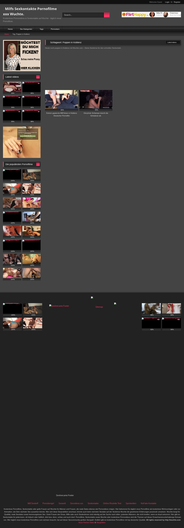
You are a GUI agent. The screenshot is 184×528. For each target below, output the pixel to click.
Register (177, 2)
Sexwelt (62, 503)
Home (10, 29)
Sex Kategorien (26, 29)
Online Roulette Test (112, 503)
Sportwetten (131, 503)
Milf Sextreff (33, 503)
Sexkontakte (93, 503)
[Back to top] (176, 520)
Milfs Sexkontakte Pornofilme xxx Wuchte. (30, 11)
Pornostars (55, 29)
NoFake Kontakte (148, 503)
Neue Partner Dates (86, 522)
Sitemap (99, 307)
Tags (41, 29)
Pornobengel (48, 503)
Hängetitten (101, 522)
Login (167, 2)
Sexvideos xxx (76, 503)
